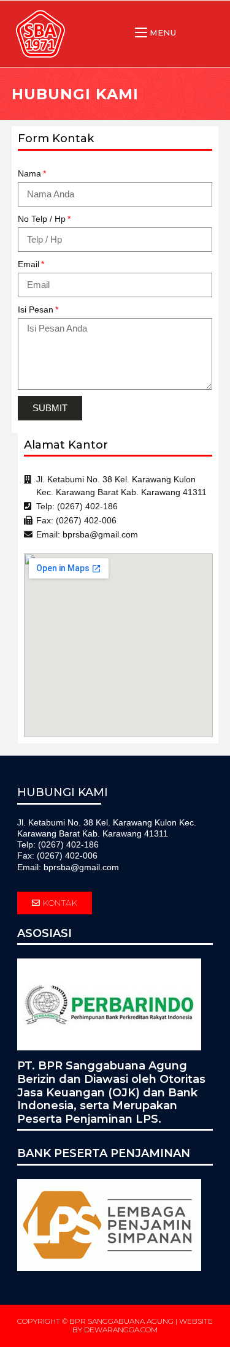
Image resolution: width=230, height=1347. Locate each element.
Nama (29, 173)
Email (28, 264)
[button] (55, 903)
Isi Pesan (35, 309)
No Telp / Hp (42, 219)
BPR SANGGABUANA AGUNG (121, 1321)
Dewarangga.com (121, 1329)
